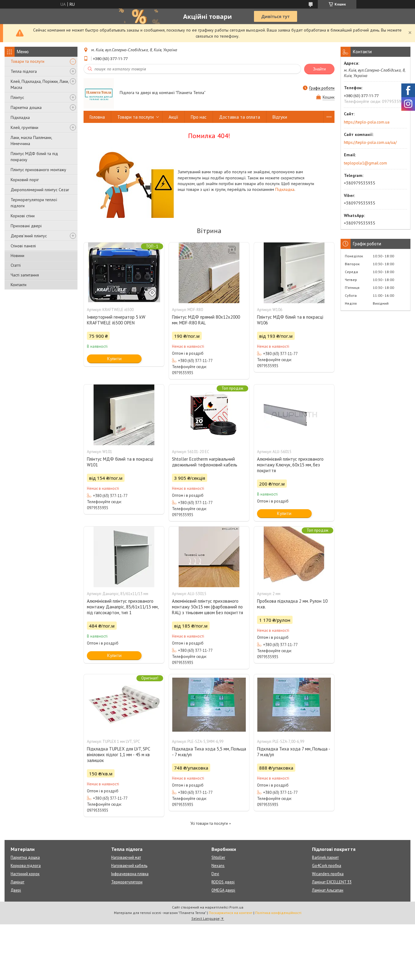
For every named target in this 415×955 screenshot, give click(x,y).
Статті (16, 265)
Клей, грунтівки (24, 127)
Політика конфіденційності (278, 912)
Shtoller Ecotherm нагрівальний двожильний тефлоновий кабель (204, 462)
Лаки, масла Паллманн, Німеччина (31, 140)
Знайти (319, 69)
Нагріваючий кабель (129, 865)
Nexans (218, 865)
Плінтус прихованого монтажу (38, 169)
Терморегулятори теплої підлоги (34, 202)
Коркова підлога (26, 865)
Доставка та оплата (239, 117)
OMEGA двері (223, 890)
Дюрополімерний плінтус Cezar (40, 189)
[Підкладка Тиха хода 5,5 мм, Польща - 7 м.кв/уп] (209, 704)
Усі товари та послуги (209, 823)
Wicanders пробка (328, 873)
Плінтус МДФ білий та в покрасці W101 (120, 462)
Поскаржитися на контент (230, 912)
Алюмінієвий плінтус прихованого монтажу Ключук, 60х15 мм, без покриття (290, 464)
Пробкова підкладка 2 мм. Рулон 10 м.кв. (292, 604)
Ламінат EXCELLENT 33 (332, 882)
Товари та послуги (27, 61)
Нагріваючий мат (126, 857)
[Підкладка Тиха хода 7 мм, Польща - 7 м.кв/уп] (294, 704)
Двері (16, 890)
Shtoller (218, 857)
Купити (114, 358)
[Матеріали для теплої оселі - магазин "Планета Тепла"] (99, 93)
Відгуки (280, 117)
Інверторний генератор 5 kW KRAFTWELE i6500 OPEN (116, 320)
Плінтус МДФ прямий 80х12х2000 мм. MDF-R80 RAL (206, 320)
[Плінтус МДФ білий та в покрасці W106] (294, 272)
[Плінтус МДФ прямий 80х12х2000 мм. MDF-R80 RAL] (209, 272)
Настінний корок (25, 873)
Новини (17, 255)
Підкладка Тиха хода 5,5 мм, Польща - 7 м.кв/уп (209, 751)
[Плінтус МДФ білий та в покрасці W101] (124, 414)
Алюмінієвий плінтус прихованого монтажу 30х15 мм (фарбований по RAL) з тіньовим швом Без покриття (207, 606)
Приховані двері (26, 226)
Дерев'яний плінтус (29, 236)
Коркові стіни (23, 215)
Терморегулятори (126, 882)
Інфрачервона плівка (130, 873)
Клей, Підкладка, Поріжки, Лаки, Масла (40, 84)
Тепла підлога (24, 71)
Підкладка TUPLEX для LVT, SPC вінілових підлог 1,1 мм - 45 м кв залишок (118, 754)
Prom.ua (236, 907)
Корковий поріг (25, 179)
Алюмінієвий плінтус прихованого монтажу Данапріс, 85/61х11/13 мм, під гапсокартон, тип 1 (122, 606)
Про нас (199, 117)
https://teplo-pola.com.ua (366, 122)
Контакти (18, 284)
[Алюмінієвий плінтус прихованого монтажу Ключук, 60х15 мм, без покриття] (294, 414)
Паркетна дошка (26, 107)
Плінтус (17, 97)
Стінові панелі (23, 246)
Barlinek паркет (325, 857)
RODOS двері (223, 882)
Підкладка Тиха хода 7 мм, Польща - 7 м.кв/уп (293, 751)
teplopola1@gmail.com (365, 163)
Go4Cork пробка (326, 865)
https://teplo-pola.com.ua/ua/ (370, 142)
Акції (173, 117)
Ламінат (17, 882)
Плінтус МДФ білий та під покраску (34, 156)
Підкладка (20, 117)
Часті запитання (25, 275)
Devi (215, 873)
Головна (97, 117)
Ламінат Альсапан (327, 890)
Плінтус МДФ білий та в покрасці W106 (290, 320)
